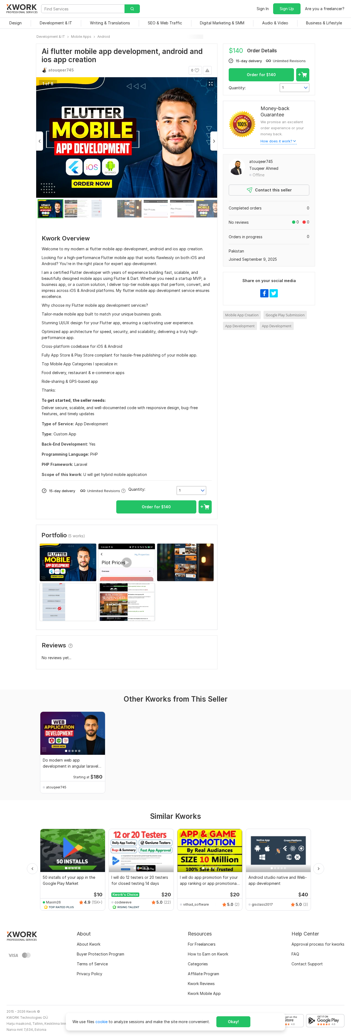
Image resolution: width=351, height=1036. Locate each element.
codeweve (123, 902)
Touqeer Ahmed (263, 168)
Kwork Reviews (201, 983)
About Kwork (88, 944)
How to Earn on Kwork (208, 954)
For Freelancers (202, 944)
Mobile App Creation (242, 314)
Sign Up (287, 8)
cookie (101, 1021)
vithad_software (196, 904)
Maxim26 (53, 902)
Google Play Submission (285, 314)
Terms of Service (92, 964)
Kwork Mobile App (204, 993)
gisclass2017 (262, 904)
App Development (240, 325)
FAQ (295, 954)
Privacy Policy (89, 973)
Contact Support (307, 964)
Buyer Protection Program (100, 954)
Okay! (233, 1021)
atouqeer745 (261, 161)
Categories (198, 964)
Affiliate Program (203, 973)
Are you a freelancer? (324, 8)
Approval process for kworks (317, 944)
